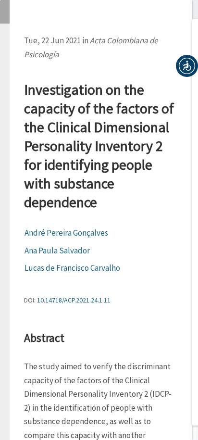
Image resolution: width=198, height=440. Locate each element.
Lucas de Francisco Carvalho (72, 268)
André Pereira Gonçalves (66, 232)
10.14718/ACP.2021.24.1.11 (74, 300)
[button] (187, 66)
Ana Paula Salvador (57, 250)
